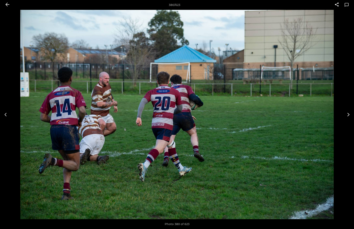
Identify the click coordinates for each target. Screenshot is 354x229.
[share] (336, 5)
